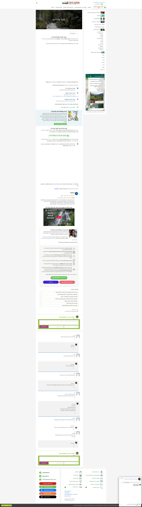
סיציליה (101, 41)
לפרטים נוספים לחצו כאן (67, 282)
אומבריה (101, 36)
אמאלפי (101, 46)
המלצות (89, 7)
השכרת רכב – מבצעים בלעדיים (80, 7)
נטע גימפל (74, 309)
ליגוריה (102, 40)
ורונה (104, 64)
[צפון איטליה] (71, 3)
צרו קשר (52, 7)
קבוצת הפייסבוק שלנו (48, 490)
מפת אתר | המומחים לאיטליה (71, 494)
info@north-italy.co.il (49, 479)
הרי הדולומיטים (100, 32)
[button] (73, 33)
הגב (74, 339)
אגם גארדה (101, 33)
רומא (104, 55)
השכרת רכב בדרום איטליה (99, 24)
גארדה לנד (102, 69)
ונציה (104, 60)
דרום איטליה (100, 44)
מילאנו (103, 62)
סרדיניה (101, 43)
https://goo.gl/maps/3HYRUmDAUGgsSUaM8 (65, 101)
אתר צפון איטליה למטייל (69, 500)
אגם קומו (101, 49)
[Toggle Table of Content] (76, 33)
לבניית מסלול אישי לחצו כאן (60, 124)
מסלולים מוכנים (59, 7)
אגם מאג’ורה (100, 48)
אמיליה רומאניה (100, 38)
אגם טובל (70, 107)
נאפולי (103, 67)
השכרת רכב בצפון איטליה (100, 27)
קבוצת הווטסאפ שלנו (48, 487)
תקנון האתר (67, 492)
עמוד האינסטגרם (47, 493)
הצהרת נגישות (68, 496)
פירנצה (103, 57)
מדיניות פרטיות (68, 491)
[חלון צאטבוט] (130, 492)
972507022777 (46, 472)
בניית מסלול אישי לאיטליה (68, 7)
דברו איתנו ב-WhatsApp (60, 277)
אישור (6, 505)
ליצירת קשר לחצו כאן (47, 483)
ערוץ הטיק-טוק (47, 496)
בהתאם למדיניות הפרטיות (78, 505)
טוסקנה (101, 35)
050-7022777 (45, 476)
